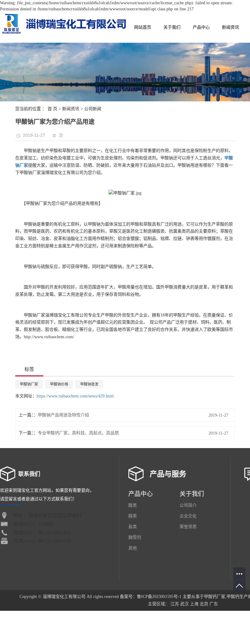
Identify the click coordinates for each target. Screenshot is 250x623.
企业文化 (188, 516)
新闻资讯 (230, 27)
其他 (132, 548)
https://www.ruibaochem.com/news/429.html (75, 396)
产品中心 (201, 27)
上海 (194, 604)
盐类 (132, 526)
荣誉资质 (188, 526)
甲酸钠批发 (89, 384)
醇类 (132, 516)
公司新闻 (92, 109)
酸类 (132, 505)
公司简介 (188, 505)
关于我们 (171, 27)
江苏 (174, 604)
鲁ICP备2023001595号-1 (159, 596)
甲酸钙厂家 (214, 596)
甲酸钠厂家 (29, 384)
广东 (213, 604)
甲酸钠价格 (59, 384)
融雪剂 (134, 537)
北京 (204, 604)
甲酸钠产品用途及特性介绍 (63, 415)
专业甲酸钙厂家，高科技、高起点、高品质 (78, 433)
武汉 (184, 604)
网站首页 (142, 27)
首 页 (52, 109)
